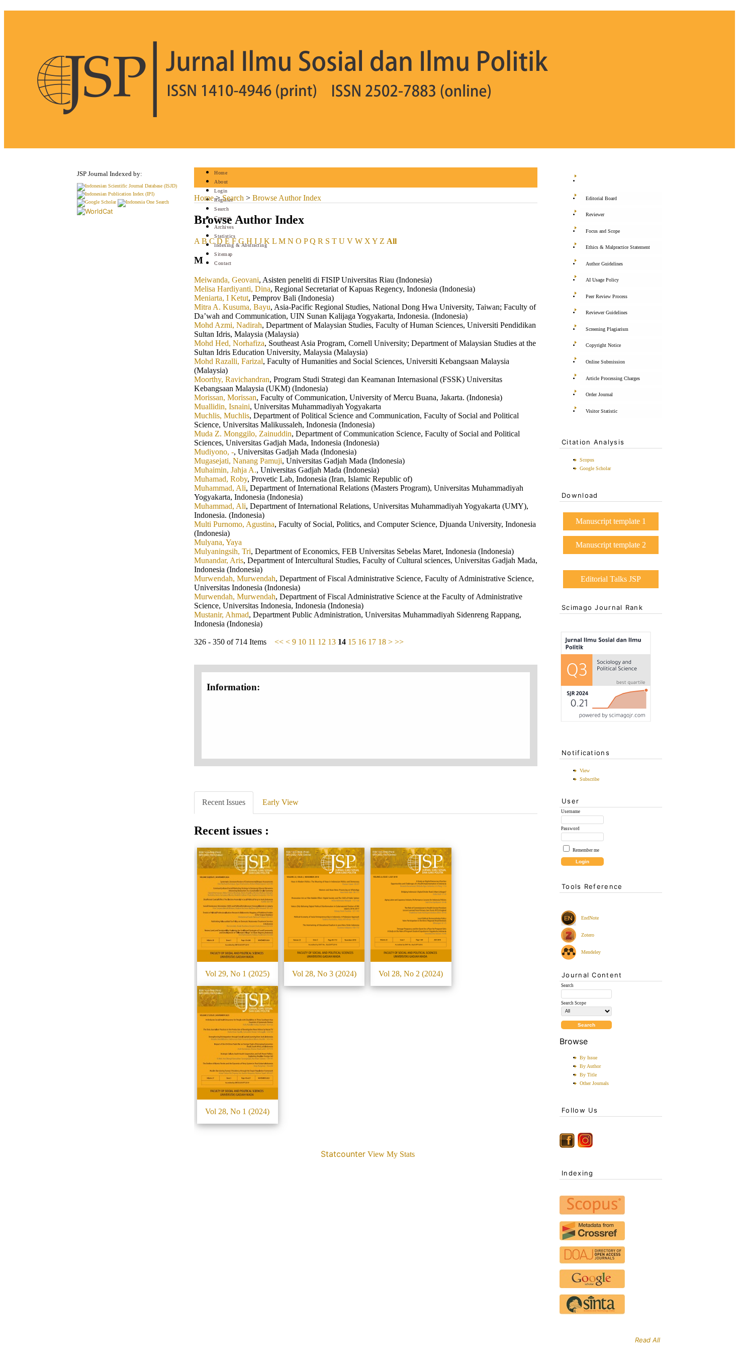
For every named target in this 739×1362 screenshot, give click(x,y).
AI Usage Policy (602, 280)
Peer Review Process (606, 296)
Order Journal (599, 394)
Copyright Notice (603, 345)
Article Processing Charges (613, 378)
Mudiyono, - (214, 451)
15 (352, 642)
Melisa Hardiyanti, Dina (232, 289)
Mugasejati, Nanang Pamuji (238, 461)
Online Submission (605, 362)
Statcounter (343, 1154)
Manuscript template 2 (611, 544)
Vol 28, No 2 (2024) (411, 973)
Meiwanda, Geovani (226, 280)
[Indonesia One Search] (143, 202)
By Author (590, 1066)
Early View (280, 802)
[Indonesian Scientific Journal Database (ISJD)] (127, 186)
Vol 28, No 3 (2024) (324, 973)
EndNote (589, 918)
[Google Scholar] (96, 202)
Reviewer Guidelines (606, 312)
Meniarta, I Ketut (221, 298)
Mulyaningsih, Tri (222, 551)
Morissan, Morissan (225, 397)
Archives (224, 227)
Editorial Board (601, 198)
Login (221, 191)
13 (332, 642)
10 (302, 642)
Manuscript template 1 (611, 521)
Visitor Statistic (601, 411)
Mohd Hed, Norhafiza (229, 343)
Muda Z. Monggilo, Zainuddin (243, 433)
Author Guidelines (604, 263)
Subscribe (589, 779)
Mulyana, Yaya (218, 542)
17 (372, 642)
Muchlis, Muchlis (221, 415)
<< (279, 642)
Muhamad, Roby (220, 479)
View (585, 770)
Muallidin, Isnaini (222, 406)
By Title (588, 1074)
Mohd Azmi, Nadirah (228, 325)
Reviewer (595, 214)
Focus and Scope (603, 231)
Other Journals (594, 1083)
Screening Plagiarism (607, 329)
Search (221, 209)
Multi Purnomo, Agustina (234, 524)
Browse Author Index (286, 198)
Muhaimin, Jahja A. (225, 470)
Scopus (587, 460)
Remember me (586, 850)
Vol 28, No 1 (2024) (237, 1111)
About (221, 182)
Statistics (224, 236)
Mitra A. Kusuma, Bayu (232, 307)
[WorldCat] (95, 211)
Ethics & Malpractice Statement (618, 247)
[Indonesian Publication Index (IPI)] (115, 194)
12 (322, 642)
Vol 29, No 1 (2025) (237, 973)
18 (382, 642)
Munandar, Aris (218, 560)
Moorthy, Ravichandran (231, 379)
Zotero (587, 935)
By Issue (588, 1057)
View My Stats (391, 1154)
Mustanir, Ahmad (221, 614)
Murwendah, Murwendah (234, 578)
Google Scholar (595, 468)
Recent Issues (223, 802)
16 (362, 642)
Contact (223, 263)
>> (399, 642)
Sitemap (223, 254)
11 (312, 642)
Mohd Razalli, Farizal (228, 361)
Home (220, 172)
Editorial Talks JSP (611, 579)
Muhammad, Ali (220, 488)
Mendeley (589, 952)
